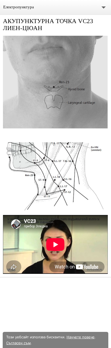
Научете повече (81, 337)
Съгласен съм (18, 343)
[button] (55, 123)
